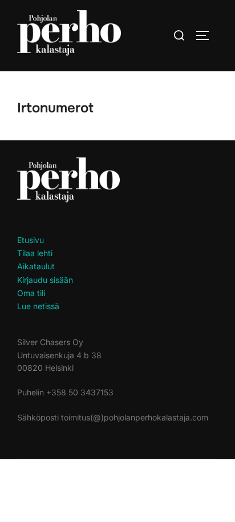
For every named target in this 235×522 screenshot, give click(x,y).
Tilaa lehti (34, 253)
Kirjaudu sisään (45, 280)
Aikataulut (36, 266)
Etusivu (30, 240)
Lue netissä (38, 306)
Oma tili (31, 293)
